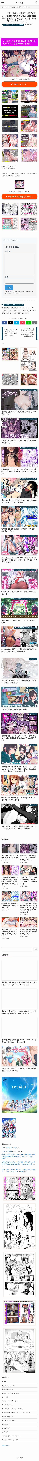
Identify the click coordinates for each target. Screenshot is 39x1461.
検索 (35, 949)
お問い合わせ (5, 1445)
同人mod (6, 1424)
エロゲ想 (19, 3)
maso (15, 1148)
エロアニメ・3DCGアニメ (11, 1401)
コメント (8, 251)
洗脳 (3, 313)
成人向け (32, 310)
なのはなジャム (15, 307)
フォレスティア (8, 1416)
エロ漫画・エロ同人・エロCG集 (13, 25)
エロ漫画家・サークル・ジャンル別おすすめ (17, 1412)
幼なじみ (25, 310)
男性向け (9, 313)
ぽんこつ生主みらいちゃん (11, 1393)
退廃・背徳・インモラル (21, 313)
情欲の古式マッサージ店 (11, 1440)
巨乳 (20, 310)
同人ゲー (6, 1432)
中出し (10, 310)
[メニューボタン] (2, 2)
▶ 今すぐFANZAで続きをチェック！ (19, 197)
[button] (4, 322)
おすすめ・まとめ (9, 1385)
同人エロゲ (7, 1428)
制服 (15, 310)
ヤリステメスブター (9, 1420)
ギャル (24, 307)
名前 (6, 277)
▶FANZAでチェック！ (19, 84)
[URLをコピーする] (34, 322)
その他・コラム (8, 1389)
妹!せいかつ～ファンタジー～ (12, 1436)
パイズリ (30, 307)
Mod (5, 1381)
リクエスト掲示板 (7, 1148)
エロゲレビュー (8, 1405)
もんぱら (6, 1397)
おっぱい (6, 307)
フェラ (4, 310)
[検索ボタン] (36, 2)
